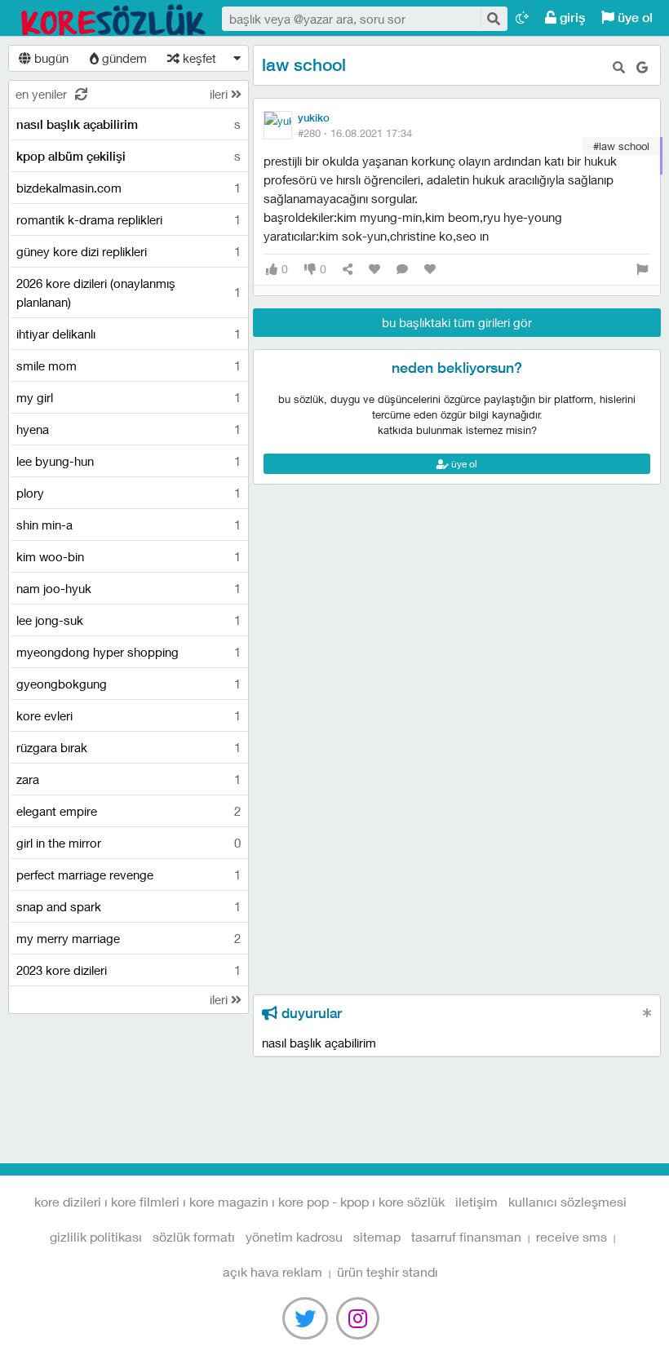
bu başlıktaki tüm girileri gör (457, 322)
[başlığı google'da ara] (642, 67)
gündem (123, 58)
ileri (220, 93)
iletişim (476, 1201)
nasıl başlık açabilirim (319, 1042)
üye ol (633, 17)
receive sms (571, 1236)
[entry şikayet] (642, 270)
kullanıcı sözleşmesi (567, 1201)
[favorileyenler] (430, 270)
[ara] (493, 18)
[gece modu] (522, 17)
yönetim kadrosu (294, 1236)
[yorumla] (402, 270)
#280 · (355, 133)
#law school (621, 146)
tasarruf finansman (466, 1236)
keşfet (197, 58)
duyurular (309, 1013)
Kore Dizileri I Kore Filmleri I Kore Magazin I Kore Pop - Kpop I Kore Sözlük (114, 18)
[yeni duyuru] (647, 1013)
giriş (570, 17)
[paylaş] (347, 270)
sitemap (377, 1236)
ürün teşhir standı (387, 1271)
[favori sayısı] (374, 270)
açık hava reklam (272, 1271)
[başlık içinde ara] (619, 67)
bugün (50, 58)
